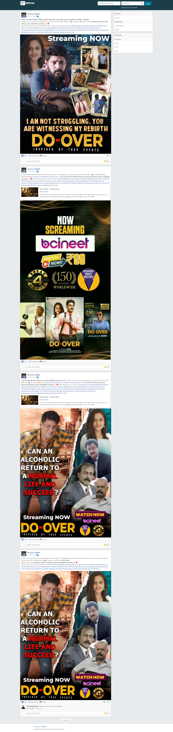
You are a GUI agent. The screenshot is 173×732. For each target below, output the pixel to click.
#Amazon (86, 26)
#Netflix (75, 26)
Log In (148, 4)
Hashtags (119, 22)
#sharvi (30, 28)
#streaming (93, 385)
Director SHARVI (33, 14)
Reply (32, 708)
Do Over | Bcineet (49, 189)
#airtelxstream (71, 30)
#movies (38, 387)
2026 (116, 43)
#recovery (71, 32)
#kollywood (61, 391)
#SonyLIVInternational (29, 30)
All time (118, 39)
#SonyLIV (40, 30)
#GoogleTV (81, 30)
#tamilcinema (102, 26)
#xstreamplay (61, 30)
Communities (119, 26)
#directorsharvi (83, 28)
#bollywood (93, 567)
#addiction (63, 32)
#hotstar (94, 26)
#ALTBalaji (91, 389)
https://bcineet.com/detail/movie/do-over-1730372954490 (49, 177)
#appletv (52, 30)
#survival (34, 32)
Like (27, 708)
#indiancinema (95, 28)
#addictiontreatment (51, 393)
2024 (116, 51)
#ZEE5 (46, 30)
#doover (24, 28)
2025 (116, 47)
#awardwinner (52, 28)
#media (91, 387)
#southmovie (26, 32)
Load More (66, 720)
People (117, 18)
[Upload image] (108, 161)
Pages (117, 29)
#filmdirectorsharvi (40, 28)
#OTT (70, 26)
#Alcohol (41, 32)
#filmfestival (73, 28)
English (43, 726)
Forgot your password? (129, 7)
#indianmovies (63, 28)
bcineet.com (44, 192)
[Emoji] (105, 161)
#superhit (105, 30)
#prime (80, 26)
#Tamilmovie (96, 30)
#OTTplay (88, 30)
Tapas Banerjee (32, 706)
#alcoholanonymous (51, 32)
